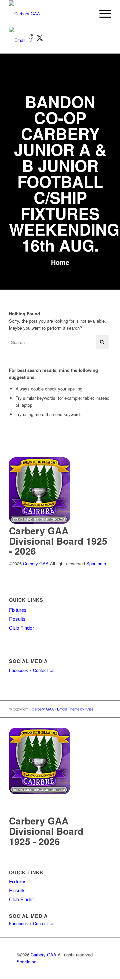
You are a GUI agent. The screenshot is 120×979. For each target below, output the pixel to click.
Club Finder (21, 627)
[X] (40, 40)
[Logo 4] (50, 13)
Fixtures (18, 609)
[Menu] (102, 13)
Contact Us (44, 670)
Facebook (18, 670)
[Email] (18, 40)
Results (17, 618)
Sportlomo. (96, 563)
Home (60, 262)
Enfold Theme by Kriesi (75, 708)
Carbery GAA (43, 708)
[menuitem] (102, 13)
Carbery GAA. (36, 563)
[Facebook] (31, 40)
